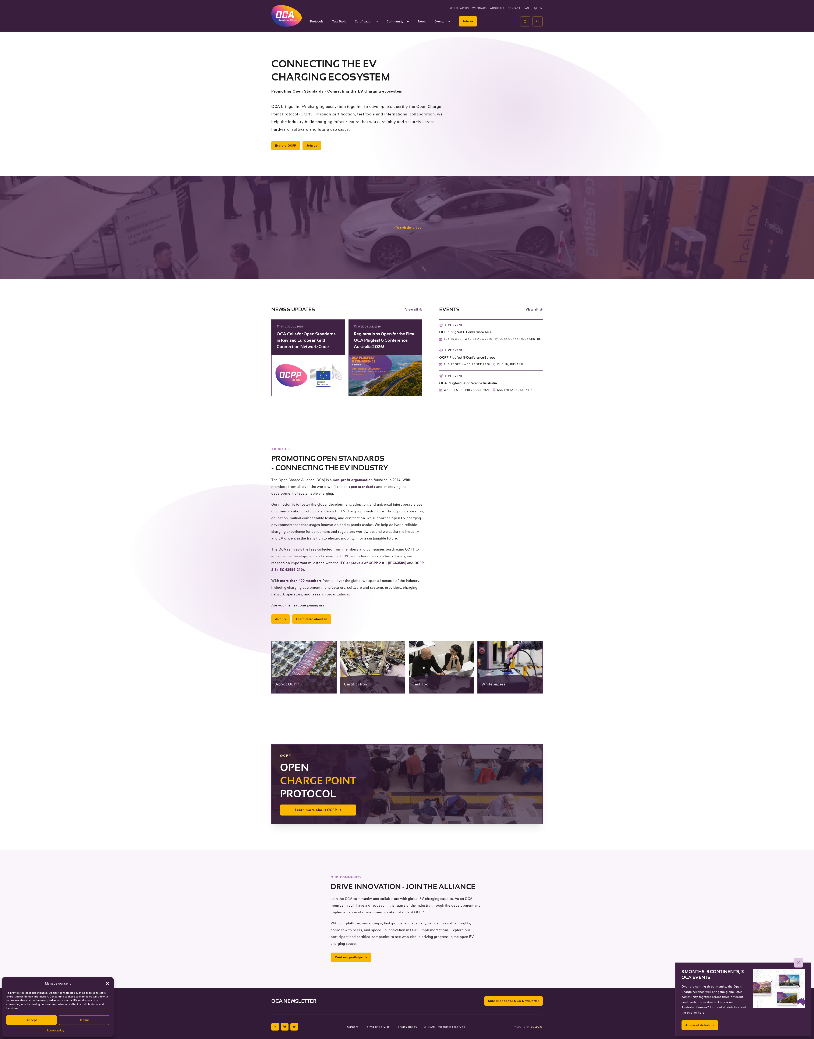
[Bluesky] (285, 1027)
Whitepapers (459, 8)
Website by (528, 1026)
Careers (352, 1026)
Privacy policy (55, 1030)
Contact (514, 8)
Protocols (317, 21)
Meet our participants (351, 957)
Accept (31, 1020)
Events (439, 21)
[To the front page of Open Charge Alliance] (286, 15)
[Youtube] (294, 1027)
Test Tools (339, 21)
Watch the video (408, 227)
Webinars (479, 8)
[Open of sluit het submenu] (376, 21)
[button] (107, 983)
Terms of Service (377, 1026)
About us (497, 8)
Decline (84, 1020)
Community (395, 21)
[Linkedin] (275, 1027)
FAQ (526, 8)
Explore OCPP (285, 145)
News (422, 21)
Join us (467, 21)
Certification (363, 21)
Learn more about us (311, 619)
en (541, 8)
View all (411, 309)
